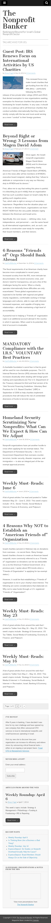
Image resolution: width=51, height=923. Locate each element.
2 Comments (34, 361)
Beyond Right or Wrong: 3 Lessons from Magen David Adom (25, 141)
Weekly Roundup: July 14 (18, 846)
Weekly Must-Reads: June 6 (23, 485)
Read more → (9, 125)
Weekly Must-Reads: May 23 (23, 613)
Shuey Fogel (9, 73)
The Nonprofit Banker (19, 19)
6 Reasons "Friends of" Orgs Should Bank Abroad (24, 255)
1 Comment (34, 149)
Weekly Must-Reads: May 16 (23, 659)
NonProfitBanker (11, 263)
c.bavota (35, 920)
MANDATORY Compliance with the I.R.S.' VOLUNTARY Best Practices (23, 351)
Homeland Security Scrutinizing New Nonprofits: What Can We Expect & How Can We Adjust (25, 426)
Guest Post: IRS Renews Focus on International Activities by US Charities (19, 60)
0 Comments (30, 73)
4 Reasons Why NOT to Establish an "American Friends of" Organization (25, 532)
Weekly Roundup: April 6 (25, 797)
